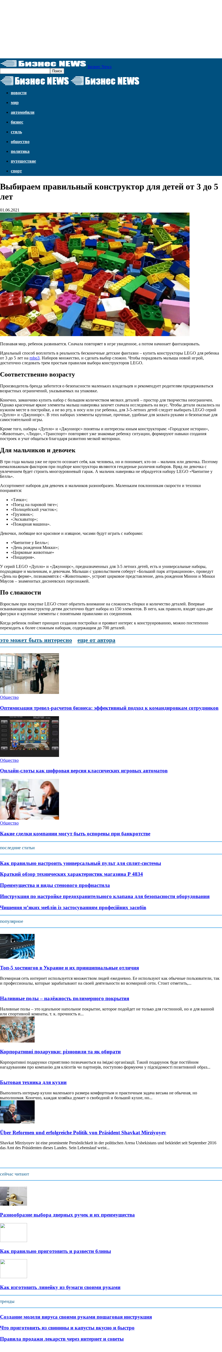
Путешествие (23, 161)
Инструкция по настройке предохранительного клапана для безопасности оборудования (105, 896)
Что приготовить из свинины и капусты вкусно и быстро (67, 1328)
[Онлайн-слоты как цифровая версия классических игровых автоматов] (29, 755)
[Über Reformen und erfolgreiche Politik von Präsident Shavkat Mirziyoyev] (17, 1122)
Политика (20, 151)
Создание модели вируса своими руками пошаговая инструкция (76, 1317)
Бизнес (17, 122)
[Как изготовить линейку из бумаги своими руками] (13, 1276)
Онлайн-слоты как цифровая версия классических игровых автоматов (84, 770)
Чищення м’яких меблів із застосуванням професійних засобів (73, 907)
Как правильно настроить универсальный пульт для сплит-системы (80, 863)
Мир (15, 102)
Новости (19, 92)
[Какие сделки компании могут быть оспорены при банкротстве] (29, 818)
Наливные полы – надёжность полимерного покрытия (64, 998)
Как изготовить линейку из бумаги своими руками (60, 1287)
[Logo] (35, 85)
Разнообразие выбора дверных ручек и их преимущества (67, 1215)
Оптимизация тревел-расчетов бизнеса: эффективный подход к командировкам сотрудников (109, 708)
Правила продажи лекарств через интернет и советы (62, 1339)
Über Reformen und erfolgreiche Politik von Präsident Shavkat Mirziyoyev (83, 1132)
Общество (20, 141)
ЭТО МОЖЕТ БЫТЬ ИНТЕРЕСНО (36, 640)
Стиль (16, 131)
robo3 (35, 358)
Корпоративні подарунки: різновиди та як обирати (60, 1051)
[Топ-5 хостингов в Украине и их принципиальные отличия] (17, 957)
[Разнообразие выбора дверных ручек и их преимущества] (13, 1204)
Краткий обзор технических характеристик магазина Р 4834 (71, 874)
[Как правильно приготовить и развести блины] (13, 1240)
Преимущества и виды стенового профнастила (55, 885)
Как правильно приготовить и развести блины (55, 1251)
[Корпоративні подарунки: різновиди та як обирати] (17, 1041)
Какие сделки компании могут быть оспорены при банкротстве (75, 833)
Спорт (16, 171)
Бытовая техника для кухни (33, 1082)
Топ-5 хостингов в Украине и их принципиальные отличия (69, 968)
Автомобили (22, 112)
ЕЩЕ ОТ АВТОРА (96, 640)
